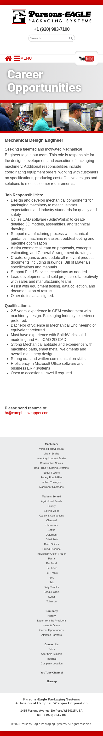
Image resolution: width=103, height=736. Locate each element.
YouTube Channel (51, 672)
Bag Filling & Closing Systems (51, 467)
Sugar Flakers (51, 472)
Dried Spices (51, 544)
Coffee (51, 529)
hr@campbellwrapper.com (27, 413)
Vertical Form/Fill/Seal (51, 448)
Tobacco (51, 601)
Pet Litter (51, 568)
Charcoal (51, 520)
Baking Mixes (51, 510)
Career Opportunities (51, 630)
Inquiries (52, 658)
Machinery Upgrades (51, 486)
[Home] (8, 58)
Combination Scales (51, 463)
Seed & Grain (51, 591)
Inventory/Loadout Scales (51, 458)
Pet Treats (52, 572)
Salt (51, 582)
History (51, 615)
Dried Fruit (52, 539)
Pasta (51, 558)
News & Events (52, 625)
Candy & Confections (51, 515)
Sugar (51, 596)
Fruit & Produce (51, 549)
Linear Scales (51, 453)
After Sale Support (51, 653)
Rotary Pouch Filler (51, 477)
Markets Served (51, 496)
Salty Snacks (51, 587)
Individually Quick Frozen (51, 553)
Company (52, 611)
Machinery (51, 444)
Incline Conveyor (51, 482)
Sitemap (51, 681)
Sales (51, 649)
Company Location (52, 663)
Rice (51, 577)
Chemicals (52, 525)
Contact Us (52, 644)
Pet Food (51, 563)
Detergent (51, 534)
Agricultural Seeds (51, 501)
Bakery (51, 506)
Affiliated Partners (51, 634)
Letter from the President (51, 620)
